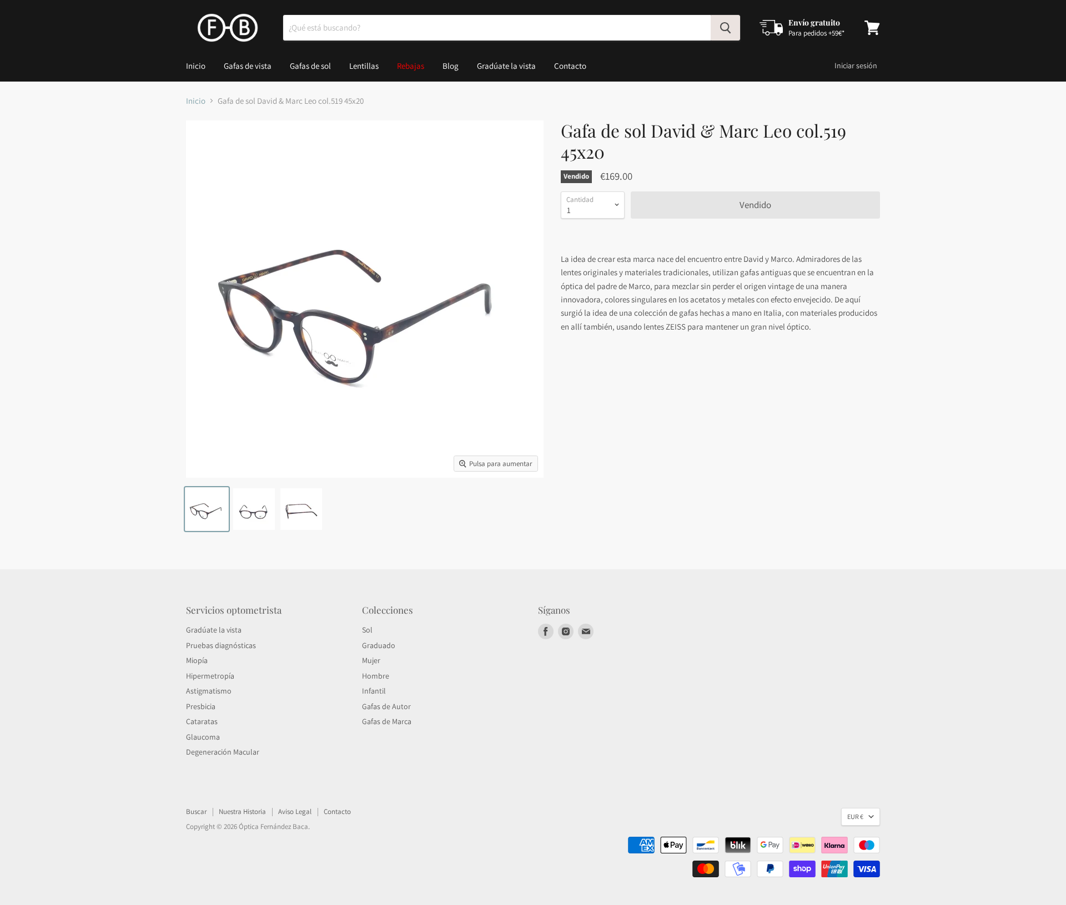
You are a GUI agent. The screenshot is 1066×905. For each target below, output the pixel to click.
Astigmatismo (209, 691)
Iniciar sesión (855, 65)
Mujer (371, 660)
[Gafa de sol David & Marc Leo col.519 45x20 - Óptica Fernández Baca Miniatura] (207, 509)
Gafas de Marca (386, 721)
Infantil (374, 691)
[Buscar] (725, 28)
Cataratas (202, 721)
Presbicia (200, 706)
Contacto (570, 65)
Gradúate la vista (506, 65)
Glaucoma (203, 737)
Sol (367, 630)
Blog (451, 65)
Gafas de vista (247, 65)
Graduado (378, 645)
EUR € (855, 816)
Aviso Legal (294, 811)
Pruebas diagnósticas (221, 645)
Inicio (195, 65)
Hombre (375, 676)
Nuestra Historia (242, 811)
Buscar (196, 811)
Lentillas (364, 65)
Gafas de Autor (386, 706)
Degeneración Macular (222, 752)
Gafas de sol (310, 65)
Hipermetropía (210, 676)
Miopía (197, 660)
